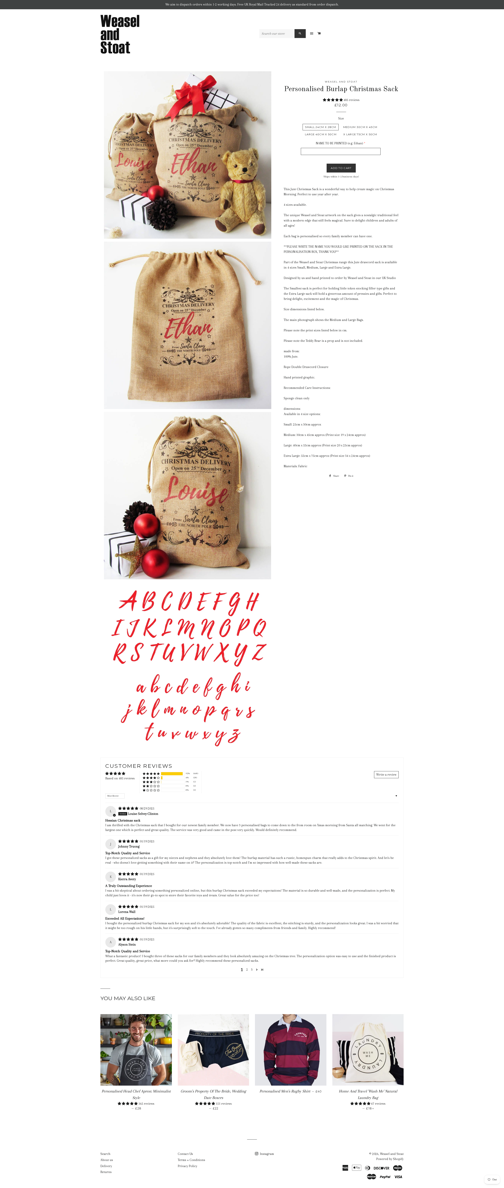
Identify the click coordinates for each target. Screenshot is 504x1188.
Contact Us (185, 1154)
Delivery (106, 1166)
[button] (333, 100)
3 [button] (252, 969)
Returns (106, 1172)
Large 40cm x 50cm (320, 134)
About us (106, 1160)
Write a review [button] (386, 774)
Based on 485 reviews (120, 778)
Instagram (266, 1154)
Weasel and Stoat (392, 1154)
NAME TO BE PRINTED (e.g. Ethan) (339, 143)
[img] (128, 808)
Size (341, 118)
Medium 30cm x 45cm (360, 127)
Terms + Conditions (191, 1160)
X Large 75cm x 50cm (360, 134)
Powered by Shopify (390, 1159)
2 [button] (247, 969)
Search (105, 1154)
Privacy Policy (187, 1166)
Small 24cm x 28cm (320, 127)
